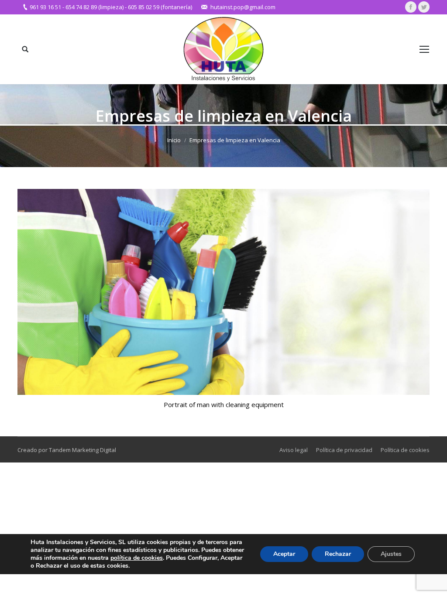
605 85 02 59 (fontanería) (160, 7)
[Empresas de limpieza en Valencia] (223, 292)
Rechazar (338, 554)
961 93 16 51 (45, 7)
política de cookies (136, 558)
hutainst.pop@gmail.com (242, 7)
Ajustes (391, 554)
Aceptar (284, 554)
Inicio (174, 140)
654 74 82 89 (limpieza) (94, 7)
